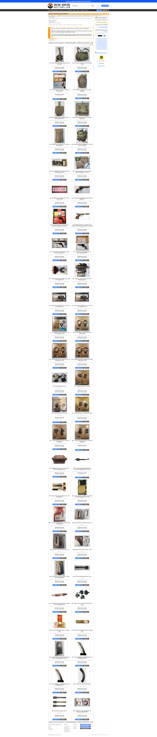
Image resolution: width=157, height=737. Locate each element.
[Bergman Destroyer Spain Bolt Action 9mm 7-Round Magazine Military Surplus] (60, 648)
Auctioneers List (67, 731)
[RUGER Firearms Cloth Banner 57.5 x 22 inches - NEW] (60, 189)
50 (89, 42)
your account (69, 10)
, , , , (72, 15)
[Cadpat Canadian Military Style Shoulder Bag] (82, 54)
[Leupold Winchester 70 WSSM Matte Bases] (82, 404)
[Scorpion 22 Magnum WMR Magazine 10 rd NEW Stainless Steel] (82, 648)
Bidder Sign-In (67, 726)
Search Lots (66, 727)
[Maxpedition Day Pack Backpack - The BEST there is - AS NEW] (82, 135)
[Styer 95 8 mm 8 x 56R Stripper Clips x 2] (82, 514)
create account (105, 5)
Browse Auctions (67, 728)
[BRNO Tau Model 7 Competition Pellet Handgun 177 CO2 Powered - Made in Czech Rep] (82, 216)
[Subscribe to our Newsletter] (99, 10)
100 (92, 42)
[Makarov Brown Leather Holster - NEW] (82, 541)
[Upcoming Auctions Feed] (104, 10)
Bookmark (63, 71)
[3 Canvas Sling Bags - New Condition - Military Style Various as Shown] (82, 162)
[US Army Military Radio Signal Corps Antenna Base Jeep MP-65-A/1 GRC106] (82, 459)
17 (62, 42)
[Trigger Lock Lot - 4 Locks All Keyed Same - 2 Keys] (82, 595)
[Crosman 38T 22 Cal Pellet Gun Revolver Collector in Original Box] (60, 243)
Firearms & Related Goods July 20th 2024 (64, 12)
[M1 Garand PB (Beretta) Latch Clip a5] (82, 568)
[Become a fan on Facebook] (108, 10)
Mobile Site (50, 729)
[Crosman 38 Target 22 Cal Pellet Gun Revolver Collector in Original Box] (60, 216)
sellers (86, 10)
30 (74, 42)
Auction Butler (67, 730)
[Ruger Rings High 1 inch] (60, 377)
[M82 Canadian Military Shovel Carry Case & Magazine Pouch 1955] (60, 109)
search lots (62, 10)
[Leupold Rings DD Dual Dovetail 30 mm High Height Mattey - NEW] (82, 350)
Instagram (75, 728)
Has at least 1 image (100, 33)
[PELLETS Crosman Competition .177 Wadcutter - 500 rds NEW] (82, 702)
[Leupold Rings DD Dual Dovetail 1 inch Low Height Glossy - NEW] (60, 350)
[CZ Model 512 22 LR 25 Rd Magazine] (82, 675)
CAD (55, 15)
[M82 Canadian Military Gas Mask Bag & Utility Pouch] (82, 109)
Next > (80, 42)
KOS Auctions (101, 60)
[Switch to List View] (92, 45)
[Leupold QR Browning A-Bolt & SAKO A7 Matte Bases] (60, 432)
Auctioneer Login (85, 728)
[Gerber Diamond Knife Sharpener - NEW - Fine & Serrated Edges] (60, 568)
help (74, 10)
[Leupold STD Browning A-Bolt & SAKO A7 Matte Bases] (82, 432)
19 (66, 42)
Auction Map (66, 729)
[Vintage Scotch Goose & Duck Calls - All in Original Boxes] (60, 487)
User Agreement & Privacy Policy (54, 734)
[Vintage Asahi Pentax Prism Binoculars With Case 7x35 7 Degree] (60, 270)
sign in (98, 5)
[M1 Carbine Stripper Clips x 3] (60, 702)
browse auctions (55, 10)
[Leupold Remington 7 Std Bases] (82, 377)
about (78, 10)
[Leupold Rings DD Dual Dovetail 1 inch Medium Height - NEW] (60, 324)
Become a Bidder (85, 724)
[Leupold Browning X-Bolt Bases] (60, 404)
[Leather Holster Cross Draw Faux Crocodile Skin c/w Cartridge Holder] (60, 595)
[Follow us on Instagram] (106, 10)
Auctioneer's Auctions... (101, 66)
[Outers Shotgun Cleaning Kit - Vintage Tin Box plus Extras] (60, 81)
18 (64, 42)
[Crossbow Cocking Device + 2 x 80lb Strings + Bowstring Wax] (60, 514)
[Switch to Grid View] (90, 45)
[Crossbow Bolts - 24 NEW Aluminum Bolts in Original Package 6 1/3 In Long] (82, 487)
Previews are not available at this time (95, 15)
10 (86, 42)
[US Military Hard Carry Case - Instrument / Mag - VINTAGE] (60, 135)
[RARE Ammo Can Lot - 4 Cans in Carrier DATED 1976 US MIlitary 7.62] (60, 459)
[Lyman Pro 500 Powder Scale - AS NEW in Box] (60, 621)
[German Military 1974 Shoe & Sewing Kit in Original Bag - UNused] (60, 162)
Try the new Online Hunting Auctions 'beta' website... (78, 1)
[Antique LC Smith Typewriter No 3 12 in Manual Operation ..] (82, 270)
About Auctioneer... (101, 65)
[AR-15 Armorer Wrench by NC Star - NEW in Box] (82, 621)
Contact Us (50, 728)
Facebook (75, 726)
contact (82, 10)
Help (49, 727)
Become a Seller (85, 726)
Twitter (74, 727)
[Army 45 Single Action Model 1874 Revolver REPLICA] (82, 189)
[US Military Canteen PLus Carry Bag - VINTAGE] (82, 81)
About (49, 726)
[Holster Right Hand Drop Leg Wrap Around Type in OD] (60, 54)
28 (71, 42)
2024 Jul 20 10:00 (52, 40)
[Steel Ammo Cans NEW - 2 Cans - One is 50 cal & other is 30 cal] (60, 297)
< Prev (50, 42)
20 (68, 42)
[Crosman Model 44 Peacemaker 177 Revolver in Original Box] (82, 243)
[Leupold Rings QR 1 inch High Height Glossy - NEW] (82, 324)
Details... (55, 71)
